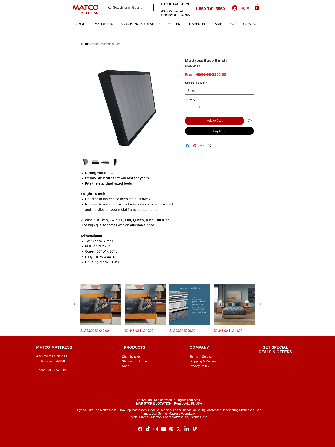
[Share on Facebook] (187, 145)
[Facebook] (140, 429)
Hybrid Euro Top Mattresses (96, 410)
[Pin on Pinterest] (195, 145)
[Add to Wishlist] (250, 121)
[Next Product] (260, 304)
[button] (256, 7)
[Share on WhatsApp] (202, 145)
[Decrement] (188, 106)
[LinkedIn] (187, 429)
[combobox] (219, 91)
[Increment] (199, 106)
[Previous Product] (75, 304)
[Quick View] (100, 304)
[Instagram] (156, 429)
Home (85, 44)
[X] (179, 429)
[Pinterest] (171, 429)
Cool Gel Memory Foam (164, 410)
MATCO (85, 7)
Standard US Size (134, 361)
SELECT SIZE (196, 83)
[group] (167, 308)
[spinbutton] (193, 106)
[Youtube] (163, 429)
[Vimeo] (194, 429)
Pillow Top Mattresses (132, 410)
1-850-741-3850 (210, 8)
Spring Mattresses (208, 410)
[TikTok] (148, 429)
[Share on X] (209, 145)
